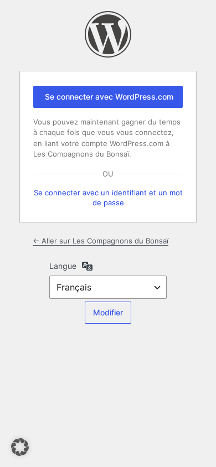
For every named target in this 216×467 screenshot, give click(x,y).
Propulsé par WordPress (108, 34)
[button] (20, 447)
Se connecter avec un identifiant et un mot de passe (108, 197)
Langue (62, 266)
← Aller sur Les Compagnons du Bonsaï (100, 240)
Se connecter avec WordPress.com (109, 96)
